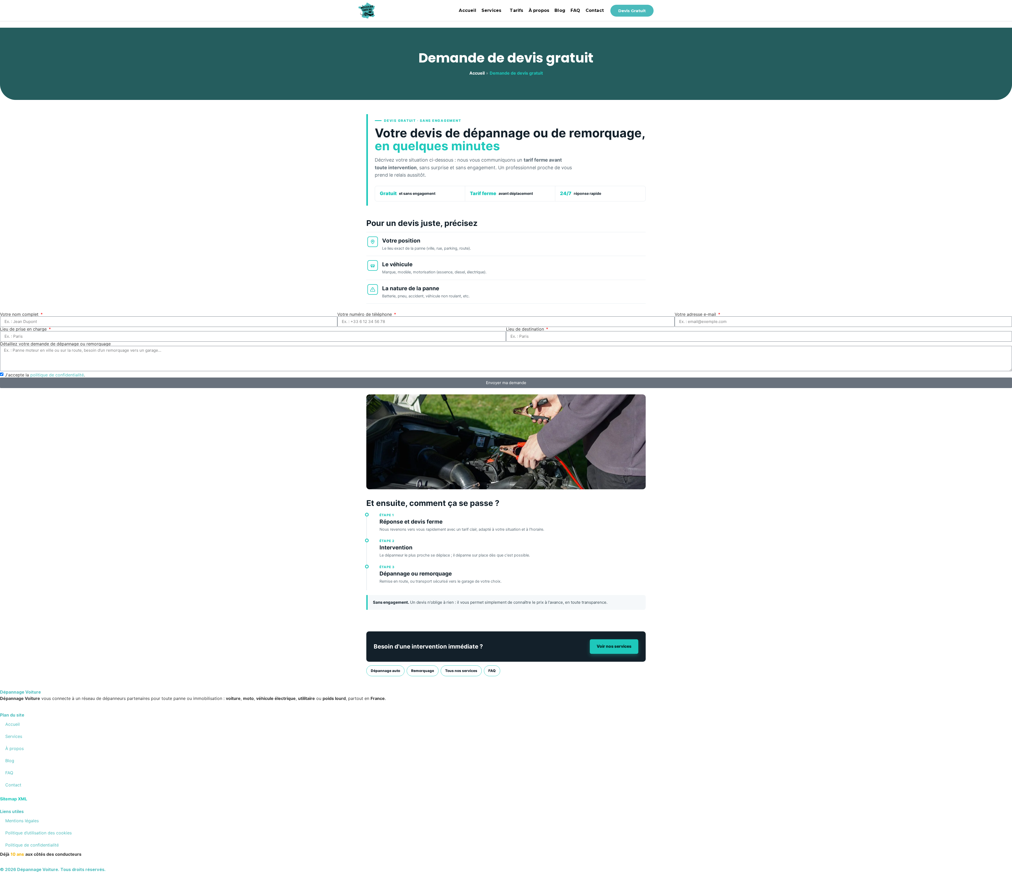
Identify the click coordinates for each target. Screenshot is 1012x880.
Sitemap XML (13, 798)
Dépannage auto (385, 671)
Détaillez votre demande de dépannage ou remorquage (55, 344)
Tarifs (516, 10)
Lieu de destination (525, 329)
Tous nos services (461, 671)
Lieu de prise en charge (24, 329)
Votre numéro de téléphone (365, 314)
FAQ (575, 10)
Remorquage (422, 671)
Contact (595, 10)
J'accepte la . (45, 374)
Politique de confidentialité (32, 845)
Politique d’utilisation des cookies (38, 832)
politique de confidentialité (57, 374)
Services (491, 10)
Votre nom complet (20, 314)
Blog (559, 10)
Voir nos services (614, 646)
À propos (539, 10)
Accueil (467, 10)
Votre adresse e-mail (696, 314)
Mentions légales (22, 820)
